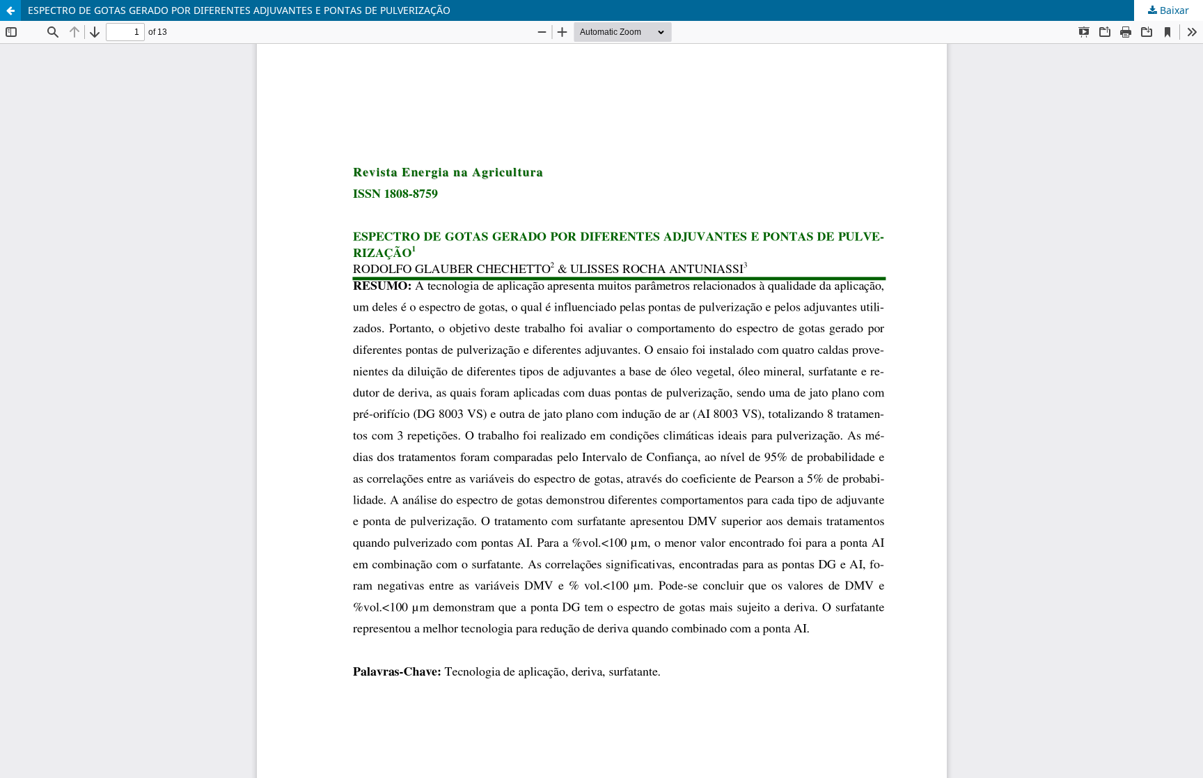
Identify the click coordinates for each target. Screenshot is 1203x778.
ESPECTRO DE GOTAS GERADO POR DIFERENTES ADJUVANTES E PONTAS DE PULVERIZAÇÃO (239, 10)
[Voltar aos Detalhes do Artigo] (10, 10)
